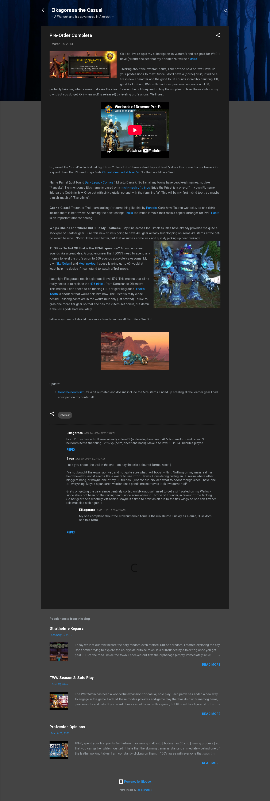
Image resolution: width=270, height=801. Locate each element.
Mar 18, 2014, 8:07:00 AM (90, 458)
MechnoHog (87, 263)
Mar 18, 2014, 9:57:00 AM (111, 509)
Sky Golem (63, 263)
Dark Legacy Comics (99, 182)
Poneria (151, 208)
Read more (211, 664)
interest (65, 415)
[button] (217, 36)
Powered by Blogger (137, 781)
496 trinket (97, 284)
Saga (70, 458)
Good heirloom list (71, 392)
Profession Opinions (67, 727)
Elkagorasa (74, 433)
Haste (215, 213)
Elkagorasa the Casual (77, 10)
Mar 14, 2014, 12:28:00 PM (99, 433)
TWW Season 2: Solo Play (72, 677)
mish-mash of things (135, 187)
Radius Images (144, 790)
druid (193, 59)
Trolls (129, 213)
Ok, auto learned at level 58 (120, 172)
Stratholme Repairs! (67, 628)
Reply (70, 449)
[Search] (226, 11)
